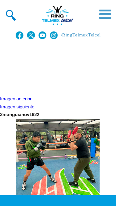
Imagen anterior (16, 98)
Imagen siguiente (17, 106)
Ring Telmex (57, 15)
